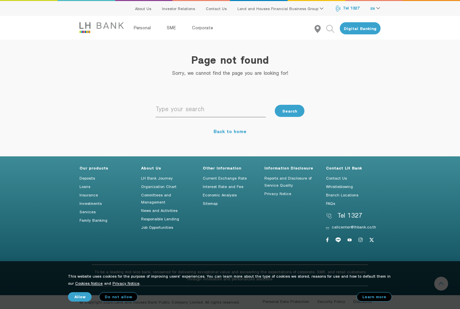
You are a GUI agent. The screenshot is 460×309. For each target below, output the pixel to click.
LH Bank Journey (157, 178)
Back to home (230, 131)
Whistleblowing (339, 186)
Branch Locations (342, 194)
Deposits (87, 178)
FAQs (330, 203)
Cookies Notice (89, 283)
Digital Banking (360, 28)
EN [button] (373, 8)
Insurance (88, 194)
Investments (90, 203)
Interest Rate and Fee (223, 186)
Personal (143, 28)
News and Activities (159, 210)
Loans (84, 186)
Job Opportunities (157, 227)
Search (289, 111)
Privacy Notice (277, 193)
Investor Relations (178, 8)
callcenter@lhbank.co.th (354, 226)
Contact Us (216, 8)
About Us (143, 8)
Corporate (202, 28)
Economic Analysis (220, 194)
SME (172, 28)
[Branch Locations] (320, 28)
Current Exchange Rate (225, 178)
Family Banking (93, 220)
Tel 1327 (351, 7)
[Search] (333, 28)
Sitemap (210, 203)
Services (87, 211)
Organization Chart (158, 186)
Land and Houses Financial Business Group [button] (278, 8)
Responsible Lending (160, 218)
